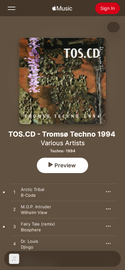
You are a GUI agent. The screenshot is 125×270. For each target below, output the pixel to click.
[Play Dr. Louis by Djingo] (14, 244)
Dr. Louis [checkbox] (29, 241)
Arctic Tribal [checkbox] (32, 189)
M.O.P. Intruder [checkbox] (36, 206)
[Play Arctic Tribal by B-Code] (14, 192)
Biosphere (31, 229)
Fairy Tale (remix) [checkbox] (38, 223)
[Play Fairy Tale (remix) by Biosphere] (14, 227)
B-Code (28, 195)
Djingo (27, 247)
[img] (62, 8)
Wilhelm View (34, 212)
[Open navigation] (11, 8)
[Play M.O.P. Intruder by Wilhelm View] (14, 209)
